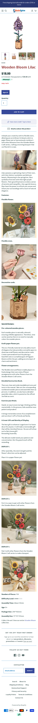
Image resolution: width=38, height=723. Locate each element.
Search (14, 681)
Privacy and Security (19, 691)
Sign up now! (27, 641)
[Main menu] (3, 11)
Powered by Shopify (19, 705)
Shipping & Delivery (16, 685)
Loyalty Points (11, 694)
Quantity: (5, 98)
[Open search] (6, 11)
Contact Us (19, 698)
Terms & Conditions (25, 694)
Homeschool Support (19, 688)
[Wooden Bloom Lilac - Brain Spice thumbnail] (5, 56)
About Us (22, 681)
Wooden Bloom (30, 620)
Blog (27, 685)
